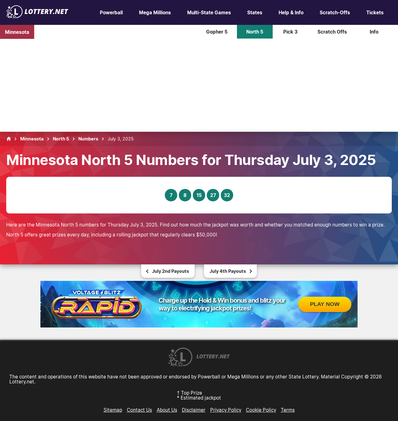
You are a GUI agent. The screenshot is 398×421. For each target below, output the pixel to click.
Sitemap (113, 410)
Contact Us (139, 410)
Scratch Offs (332, 32)
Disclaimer (194, 410)
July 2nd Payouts (170, 271)
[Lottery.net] (37, 16)
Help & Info (291, 12)
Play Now (325, 304)
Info (374, 32)
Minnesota (17, 32)
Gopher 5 (217, 32)
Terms (288, 410)
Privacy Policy (225, 410)
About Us (167, 410)
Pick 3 (290, 32)
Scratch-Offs (335, 12)
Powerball (111, 12)
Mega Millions (155, 12)
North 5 (254, 32)
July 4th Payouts (228, 271)
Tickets (375, 12)
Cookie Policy (261, 410)
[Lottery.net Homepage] (9, 139)
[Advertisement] (199, 85)
